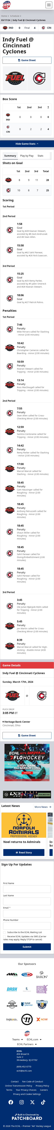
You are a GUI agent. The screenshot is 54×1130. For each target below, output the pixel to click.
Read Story (25, 852)
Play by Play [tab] (26, 155)
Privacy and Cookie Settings (27, 1094)
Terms (9, 1089)
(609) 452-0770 (24, 1066)
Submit (27, 946)
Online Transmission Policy (18, 1085)
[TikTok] (43, 1102)
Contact (15, 1081)
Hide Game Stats (25, 143)
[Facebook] (11, 1102)
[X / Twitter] (32, 1102)
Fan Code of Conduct (32, 1081)
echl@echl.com (24, 1070)
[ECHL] (6, 4)
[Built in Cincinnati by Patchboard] (27, 1117)
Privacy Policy (42, 1085)
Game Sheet (28, 60)
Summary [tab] (10, 155)
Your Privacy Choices (26, 1089)
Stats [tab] (40, 155)
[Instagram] (21, 1102)
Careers (44, 1089)
